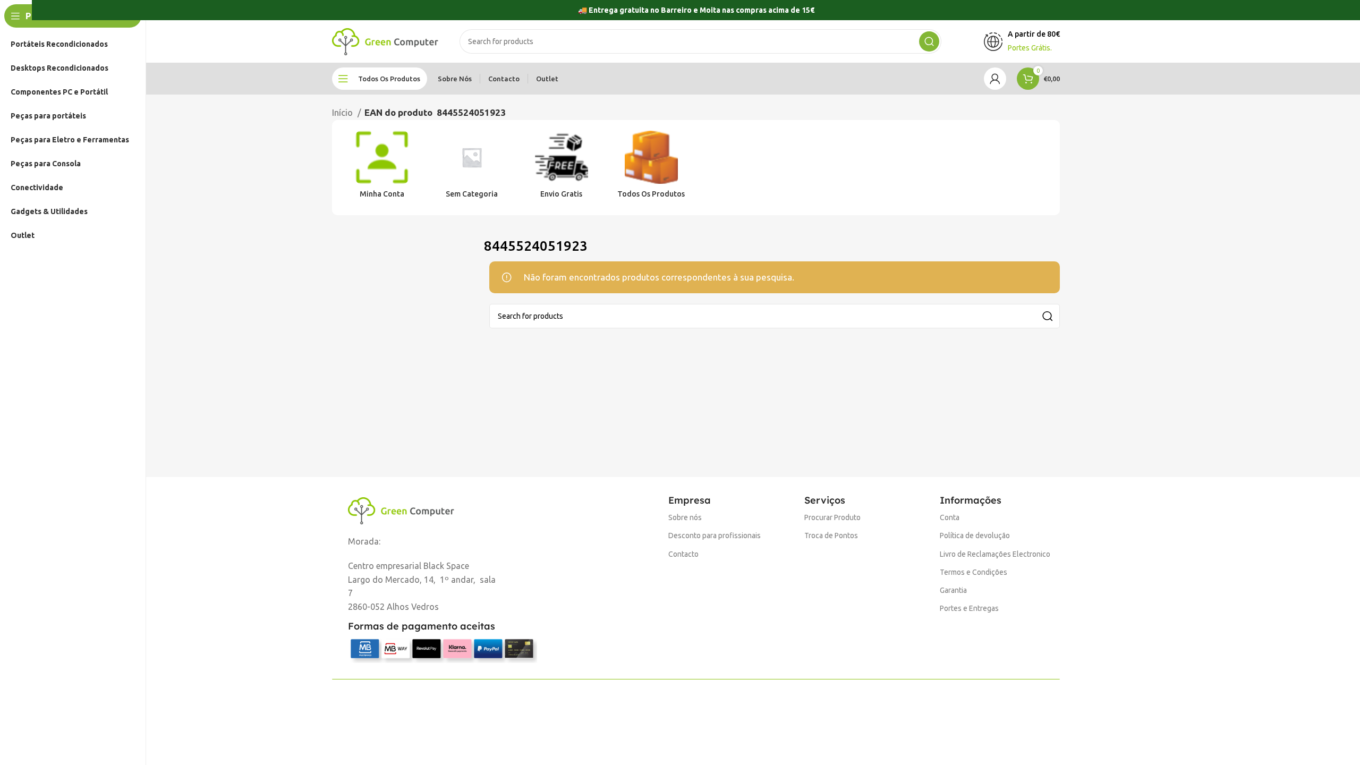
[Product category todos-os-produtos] (651, 168)
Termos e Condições (973, 572)
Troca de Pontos (831, 535)
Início (343, 112)
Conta (949, 517)
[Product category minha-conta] (382, 168)
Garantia (953, 590)
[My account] (995, 78)
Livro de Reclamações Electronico (995, 554)
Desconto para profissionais (714, 535)
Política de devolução (975, 535)
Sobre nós (685, 517)
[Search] (929, 41)
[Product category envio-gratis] (561, 168)
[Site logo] (385, 41)
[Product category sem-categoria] (472, 168)
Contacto (683, 554)
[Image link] (401, 510)
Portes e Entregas (969, 608)
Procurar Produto (832, 517)
